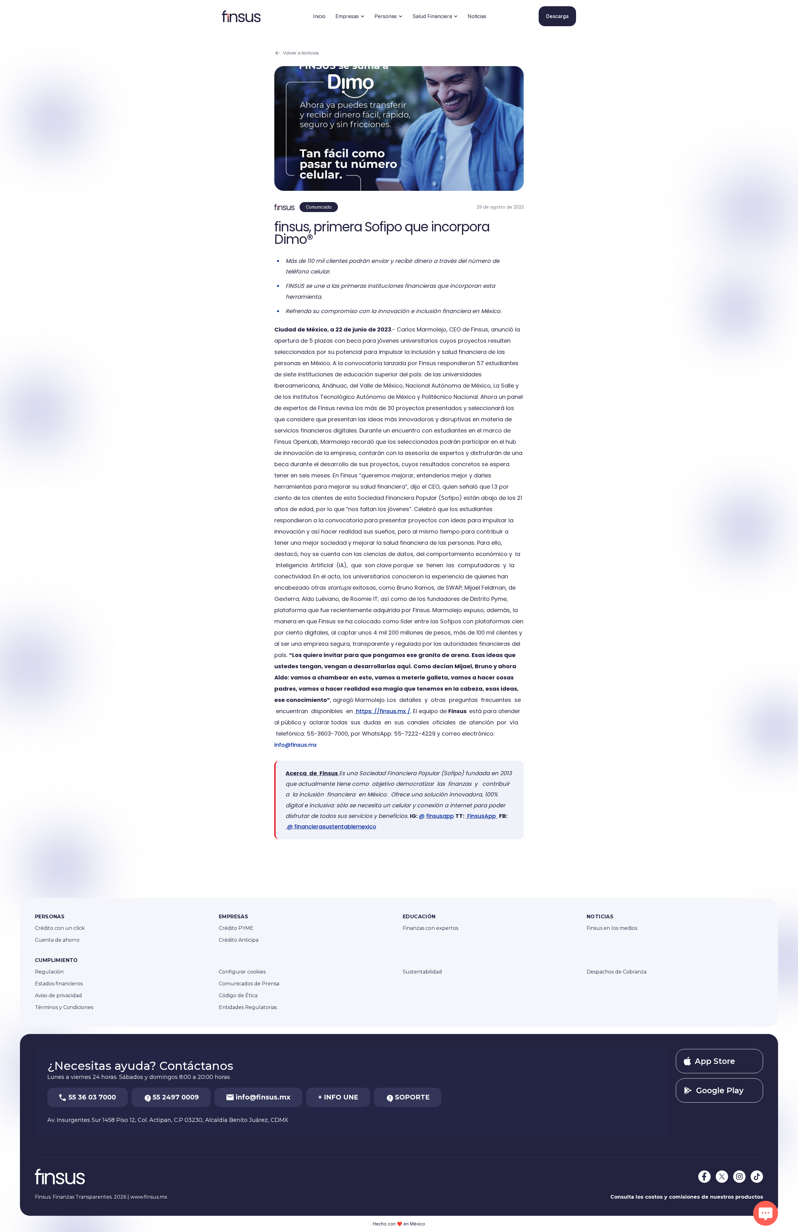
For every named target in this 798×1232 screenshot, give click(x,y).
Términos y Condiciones (64, 1007)
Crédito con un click (60, 928)
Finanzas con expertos (430, 928)
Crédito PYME (236, 928)
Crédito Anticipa (238, 940)
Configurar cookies (242, 972)
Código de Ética (238, 995)
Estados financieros (59, 984)
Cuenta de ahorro (57, 940)
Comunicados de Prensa (249, 984)
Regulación (49, 972)
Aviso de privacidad (58, 995)
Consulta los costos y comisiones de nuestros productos (686, 1197)
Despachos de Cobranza (617, 972)
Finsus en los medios (612, 928)
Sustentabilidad (422, 972)
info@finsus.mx (295, 745)
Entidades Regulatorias (248, 1007)
